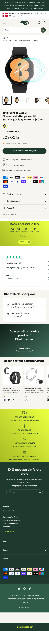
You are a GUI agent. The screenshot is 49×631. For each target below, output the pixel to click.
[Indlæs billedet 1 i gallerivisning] (7, 100)
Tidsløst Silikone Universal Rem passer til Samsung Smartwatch (11, 390)
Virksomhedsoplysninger (16, 599)
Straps (27, 608)
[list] (24, 14)
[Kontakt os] (39, 23)
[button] (4, 23)
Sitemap (26, 602)
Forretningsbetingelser (31, 595)
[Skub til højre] (46, 70)
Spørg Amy (24, 348)
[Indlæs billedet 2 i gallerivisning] (17, 100)
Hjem (4, 38)
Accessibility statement (35, 599)
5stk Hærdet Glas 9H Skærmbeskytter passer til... (22, 40)
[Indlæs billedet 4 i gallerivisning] (37, 100)
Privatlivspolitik (15, 595)
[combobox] (24, 30)
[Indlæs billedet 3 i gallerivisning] (27, 100)
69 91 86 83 (10, 531)
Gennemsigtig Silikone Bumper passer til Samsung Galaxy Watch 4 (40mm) (34, 390)
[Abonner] (40, 492)
